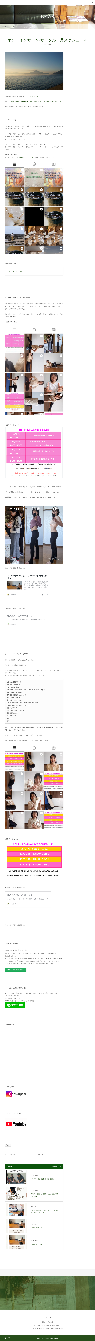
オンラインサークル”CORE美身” (18, 101)
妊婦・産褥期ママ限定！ (46, 101)
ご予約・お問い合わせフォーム (15, 969)
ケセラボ (47, 1317)
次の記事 (40, 1154)
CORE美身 (22, 157)
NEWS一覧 (55, 1166)
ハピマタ (30, 157)
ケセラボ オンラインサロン (16, 271)
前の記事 (13, 1154)
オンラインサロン (35, 96)
